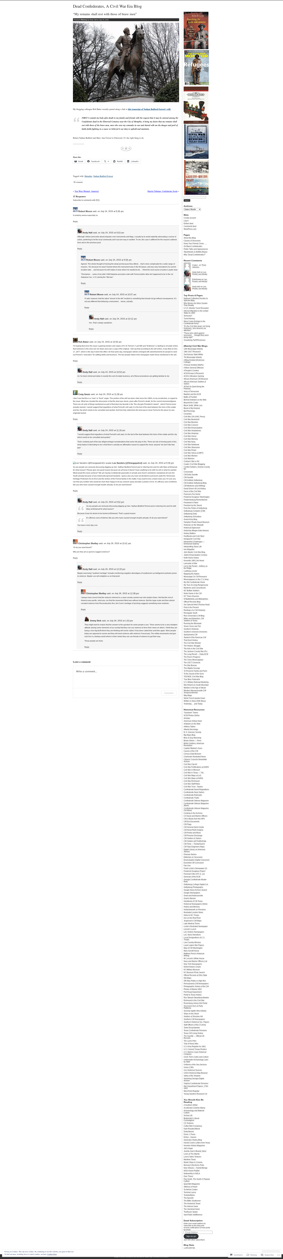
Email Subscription (193, 1220)
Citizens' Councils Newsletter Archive (195, 760)
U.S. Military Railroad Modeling (196, 682)
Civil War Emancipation (193, 428)
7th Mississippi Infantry (193, 357)
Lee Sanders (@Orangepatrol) (127, 463)
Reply (75, 222)
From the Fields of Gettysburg (195, 508)
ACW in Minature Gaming (194, 376)
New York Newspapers (193, 964)
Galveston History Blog (193, 1140)
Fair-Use (187, 866)
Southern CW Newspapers (194, 1019)
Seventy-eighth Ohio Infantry (195, 1011)
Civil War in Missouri (192, 770)
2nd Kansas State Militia (193, 354)
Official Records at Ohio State (195, 975)
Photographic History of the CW (196, 986)
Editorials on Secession (193, 857)
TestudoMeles (189, 1195)
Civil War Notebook (191, 445)
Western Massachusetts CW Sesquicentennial (195, 691)
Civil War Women (191, 456)
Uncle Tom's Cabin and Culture (196, 1057)
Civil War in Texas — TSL (194, 773)
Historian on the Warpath (194, 525)
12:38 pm (134, 593)
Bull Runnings (189, 411)
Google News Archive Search (195, 890)
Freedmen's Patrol (191, 503)
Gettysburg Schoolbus (192, 516)
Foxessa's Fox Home (192, 494)
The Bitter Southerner (192, 1201)
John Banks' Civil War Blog (194, 552)
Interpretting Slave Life (193, 547)
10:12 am (132, 319)
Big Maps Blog (189, 735)
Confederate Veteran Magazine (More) (196, 804)
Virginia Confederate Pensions (196, 1083)
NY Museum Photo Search (194, 972)
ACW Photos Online (192, 715)
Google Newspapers (192, 893)
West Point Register (191, 1091)
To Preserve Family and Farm (195, 671)
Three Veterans (199, 266)
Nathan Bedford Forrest (103, 176)
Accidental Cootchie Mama (194, 1108)
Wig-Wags (188, 695)
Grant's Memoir (190, 898)
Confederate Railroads (193, 795)
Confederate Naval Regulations (196, 789)
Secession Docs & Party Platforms (193, 1007)
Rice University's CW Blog (194, 616)
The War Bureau (190, 665)
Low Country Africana (192, 942)
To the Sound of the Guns (194, 674)
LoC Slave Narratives (192, 935)
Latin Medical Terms (192, 924)
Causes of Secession (192, 241)
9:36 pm (170, 463)
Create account (190, 218)
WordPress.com (190, 229)
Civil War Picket (190, 450)
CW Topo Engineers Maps (194, 847)
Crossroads (188, 472)
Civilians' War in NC (192, 461)
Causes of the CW (191, 751)
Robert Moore (85, 211)
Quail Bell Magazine (192, 1184)
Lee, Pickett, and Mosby (199, 273)
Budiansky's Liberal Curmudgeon (191, 1119)
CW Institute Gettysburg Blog (195, 483)
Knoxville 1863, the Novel (194, 561)
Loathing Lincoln (190, 571)
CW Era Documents (191, 821)
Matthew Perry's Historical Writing (194, 955)
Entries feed (188, 223)
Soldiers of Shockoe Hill (193, 1016)
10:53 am (120, 372)
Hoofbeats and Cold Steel (194, 536)
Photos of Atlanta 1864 (193, 989)
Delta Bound (189, 1131)
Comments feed (190, 226)
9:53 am (120, 232)
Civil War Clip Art (190, 764)
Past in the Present (191, 607)
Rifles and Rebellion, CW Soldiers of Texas (194, 620)
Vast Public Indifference (193, 1215)
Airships (187, 718)
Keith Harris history (191, 558)
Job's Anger (188, 1148)
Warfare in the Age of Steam (195, 688)
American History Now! (193, 721)
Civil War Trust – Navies (193, 787)
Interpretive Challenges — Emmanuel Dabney (194, 543)
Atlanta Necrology (191, 729)
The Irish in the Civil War (193, 649)
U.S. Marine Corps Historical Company (195, 1053)
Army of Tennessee (191, 391)
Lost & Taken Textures (192, 1157)
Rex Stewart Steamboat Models (196, 998)
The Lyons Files (190, 1041)
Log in (186, 221)
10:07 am (131, 294)
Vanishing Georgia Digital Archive (194, 1080)
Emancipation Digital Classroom (196, 860)
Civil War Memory (191, 439)
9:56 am (128, 260)
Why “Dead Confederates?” (195, 255)
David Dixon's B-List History (195, 489)
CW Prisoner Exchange (193, 835)
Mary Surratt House (191, 951)
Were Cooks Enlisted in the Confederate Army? (194, 322)
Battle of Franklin (190, 397)
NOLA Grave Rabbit (191, 1171)
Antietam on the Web (192, 724)
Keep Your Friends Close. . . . (195, 243)
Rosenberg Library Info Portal (195, 1003)
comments (78, 182)
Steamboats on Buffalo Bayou (195, 252)
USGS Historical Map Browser (196, 1073)
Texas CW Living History (193, 1033)
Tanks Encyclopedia (192, 1028)
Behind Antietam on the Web (195, 400)
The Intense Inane (191, 1206)
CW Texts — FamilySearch (194, 844)
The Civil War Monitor (192, 643)
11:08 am (118, 394)
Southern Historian (191, 629)
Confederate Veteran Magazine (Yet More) (196, 809)
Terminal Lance (190, 1192)
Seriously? (188, 316)
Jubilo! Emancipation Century (195, 555)
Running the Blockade (192, 623)
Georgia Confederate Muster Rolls (195, 880)
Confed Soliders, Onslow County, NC (197, 468)
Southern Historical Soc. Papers (196, 1022)
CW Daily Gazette (191, 475)
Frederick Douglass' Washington (197, 497)
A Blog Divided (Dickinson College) (194, 361)
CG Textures (189, 1123)
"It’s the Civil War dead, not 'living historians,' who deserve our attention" (197, 328)
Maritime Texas (190, 1159)
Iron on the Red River (192, 918)
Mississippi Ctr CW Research (195, 577)
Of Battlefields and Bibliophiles (196, 599)
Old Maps (187, 978)
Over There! (188, 1176)
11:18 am (120, 430)
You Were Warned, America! (87, 191)
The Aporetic (189, 1198)
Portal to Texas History (192, 995)
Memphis (88, 176)
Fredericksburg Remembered (195, 500)
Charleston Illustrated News (195, 757)
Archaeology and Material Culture (194, 1112)
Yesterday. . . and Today (193, 704)
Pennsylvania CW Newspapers (196, 984)
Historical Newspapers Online (196, 904)
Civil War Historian (191, 433)
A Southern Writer (191, 1105)
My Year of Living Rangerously (196, 585)
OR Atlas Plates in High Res (195, 981)
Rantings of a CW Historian (194, 610)
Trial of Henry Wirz (191, 1044)
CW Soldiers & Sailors (192, 838)
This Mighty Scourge (192, 668)
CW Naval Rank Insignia (193, 830)
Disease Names (190, 854)
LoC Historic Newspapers (194, 932)
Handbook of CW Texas (193, 901)
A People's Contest (191, 370)
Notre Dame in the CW (193, 593)
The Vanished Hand (192, 1209)
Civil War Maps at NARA (193, 778)
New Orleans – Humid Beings (195, 1168)
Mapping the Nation (191, 574)
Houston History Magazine (194, 1145)
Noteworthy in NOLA (192, 1173)
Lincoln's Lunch (190, 929)
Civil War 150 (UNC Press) (194, 417)
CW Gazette (188, 477)
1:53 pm (129, 620)
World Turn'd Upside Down (194, 698)
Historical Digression (192, 528)
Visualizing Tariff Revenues (194, 340)
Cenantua (188, 414)
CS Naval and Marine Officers (195, 816)
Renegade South (190, 613)
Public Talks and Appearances (196, 249)
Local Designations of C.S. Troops (194, 938)
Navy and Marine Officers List (195, 961)
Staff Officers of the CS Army (195, 1025)
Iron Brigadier (189, 549)
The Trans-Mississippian (193, 660)
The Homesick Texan (192, 1203)
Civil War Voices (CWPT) (193, 453)
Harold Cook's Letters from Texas (197, 1143)
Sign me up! (191, 1236)
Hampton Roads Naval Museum (196, 522)
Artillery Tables (189, 727)
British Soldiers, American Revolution (194, 744)
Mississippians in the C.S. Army (196, 579)
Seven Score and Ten (192, 626)
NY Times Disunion (191, 596)
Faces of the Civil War (192, 491)
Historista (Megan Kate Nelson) (196, 530)
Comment (168, 693)
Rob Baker (83, 342)
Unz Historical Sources (193, 1070)
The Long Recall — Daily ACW (196, 654)
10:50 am (117, 342)
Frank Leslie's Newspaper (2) (195, 868)
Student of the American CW (195, 637)
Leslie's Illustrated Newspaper (196, 926)
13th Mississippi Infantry (193, 349)
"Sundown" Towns (191, 713)
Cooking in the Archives (193, 813)
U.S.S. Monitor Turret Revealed (196, 308)
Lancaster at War (190, 563)
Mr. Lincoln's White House (194, 958)
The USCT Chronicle (192, 663)
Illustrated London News (193, 912)
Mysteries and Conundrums (195, 588)
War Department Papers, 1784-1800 (196, 1087)
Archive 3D (188, 1115)
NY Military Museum (192, 970)
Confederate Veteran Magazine (196, 801)
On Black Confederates (193, 246)
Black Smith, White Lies (193, 405)
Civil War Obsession (192, 447)
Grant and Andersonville (193, 896)
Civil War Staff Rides (192, 784)
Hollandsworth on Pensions (195, 910)
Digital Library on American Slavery (194, 850)
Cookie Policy (52, 1254)
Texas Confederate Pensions (195, 1030)
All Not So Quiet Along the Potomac (194, 388)
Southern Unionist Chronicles (195, 632)
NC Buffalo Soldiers (191, 591)
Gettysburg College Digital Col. (196, 884)
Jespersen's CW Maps (192, 921)
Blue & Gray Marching (192, 738)
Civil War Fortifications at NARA (196, 767)
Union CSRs (189, 1067)
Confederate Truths (191, 798)
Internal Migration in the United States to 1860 (196, 312)
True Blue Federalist (192, 679)
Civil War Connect (191, 425)
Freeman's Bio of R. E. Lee (194, 874)
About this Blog (190, 238)
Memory (84, 20)
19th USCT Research (192, 352)
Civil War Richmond (192, 781)
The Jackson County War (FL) (195, 651)
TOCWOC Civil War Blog (193, 676)
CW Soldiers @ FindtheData (195, 841)
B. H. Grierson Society (192, 732)
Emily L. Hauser (190, 1137)
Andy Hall (87, 232)
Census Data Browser (192, 754)
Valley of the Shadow (192, 1076)
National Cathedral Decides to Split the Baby (196, 299)
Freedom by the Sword (193, 505)
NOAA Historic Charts (192, 967)
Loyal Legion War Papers (194, 945)
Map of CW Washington (193, 948)
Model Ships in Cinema (193, 1162)
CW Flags (187, 824)
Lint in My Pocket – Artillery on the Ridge (196, 567)
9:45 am (120, 211)
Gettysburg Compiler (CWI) (194, 511)
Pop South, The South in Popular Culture (197, 1180)
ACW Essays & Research (194, 373)
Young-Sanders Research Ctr (195, 1094)
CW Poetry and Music (192, 833)
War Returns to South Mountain (196, 685)
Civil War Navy (189, 442)
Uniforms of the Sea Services (195, 1065)
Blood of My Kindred (192, 408)
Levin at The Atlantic (192, 1154)
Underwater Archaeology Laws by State (196, 1061)
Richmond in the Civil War (194, 1000)
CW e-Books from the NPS (194, 819)
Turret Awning (189, 319)
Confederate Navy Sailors (194, 792)
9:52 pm (120, 502)
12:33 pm (120, 569)
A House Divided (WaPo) (194, 365)
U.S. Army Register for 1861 (195, 1046)
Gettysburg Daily (190, 514)
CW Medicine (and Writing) (194, 486)
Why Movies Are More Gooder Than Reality (196, 304)
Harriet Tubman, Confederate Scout (162, 191)
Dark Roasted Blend (192, 1129)
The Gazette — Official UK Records (194, 1037)
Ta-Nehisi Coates (191, 1189)
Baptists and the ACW (192, 394)
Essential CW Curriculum (194, 863)
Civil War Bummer (191, 422)
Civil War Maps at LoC (192, 775)
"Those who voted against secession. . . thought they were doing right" (196, 335)
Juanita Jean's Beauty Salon (195, 1151)
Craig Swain (84, 394)
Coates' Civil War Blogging (194, 464)
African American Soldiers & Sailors (195, 383)
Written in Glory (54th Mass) (195, 701)
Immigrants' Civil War (192, 539)
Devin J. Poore (189, 1134)
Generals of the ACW (192, 877)
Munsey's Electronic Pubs (194, 1165)
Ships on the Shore (191, 1014)
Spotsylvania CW (190, 635)
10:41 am (126, 543)
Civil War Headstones (192, 431)
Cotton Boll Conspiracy (193, 1126)
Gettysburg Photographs (193, 887)
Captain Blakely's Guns (193, 748)
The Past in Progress (192, 657)
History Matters (190, 533)
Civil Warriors (189, 458)
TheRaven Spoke (191, 1212)
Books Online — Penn (192, 741)
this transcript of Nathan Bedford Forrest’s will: (149, 109)
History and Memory (192, 907)
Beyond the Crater (191, 403)
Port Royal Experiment (193, 992)
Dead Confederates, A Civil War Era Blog (107, 6)
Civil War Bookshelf (191, 419)
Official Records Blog (192, 602)
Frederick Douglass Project (194, 871)
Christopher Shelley (88, 543)
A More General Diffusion (194, 368)
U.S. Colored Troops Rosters (195, 1049)
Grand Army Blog (190, 519)
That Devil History (191, 640)
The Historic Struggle (192, 646)
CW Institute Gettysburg (193, 480)
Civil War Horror (190, 436)
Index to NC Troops (191, 915)
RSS (97, 200)
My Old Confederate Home (194, 582)
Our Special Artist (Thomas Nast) (197, 605)
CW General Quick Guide (194, 827)
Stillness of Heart (190, 1187)
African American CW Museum (196, 379)
